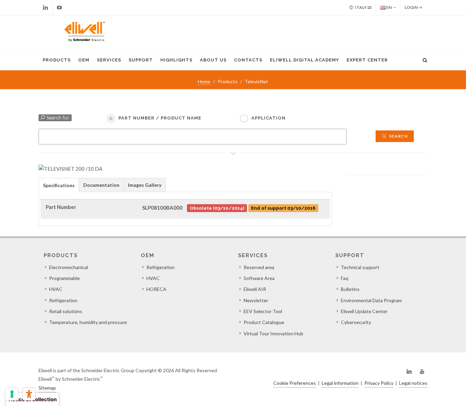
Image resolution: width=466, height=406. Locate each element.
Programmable (64, 278)
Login (411, 7)
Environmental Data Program (371, 300)
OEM (83, 59)
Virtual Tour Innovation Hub (273, 333)
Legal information (340, 383)
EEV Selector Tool (263, 311)
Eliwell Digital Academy (304, 59)
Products (57, 59)
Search (398, 136)
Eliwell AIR (255, 289)
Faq (344, 278)
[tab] (59, 185)
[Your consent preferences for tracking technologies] (11, 394)
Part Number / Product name (159, 118)
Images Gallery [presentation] (144, 185)
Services (109, 59)
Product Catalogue (264, 322)
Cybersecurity (356, 322)
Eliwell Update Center (364, 311)
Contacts (248, 59)
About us (213, 59)
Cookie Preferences (294, 383)
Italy (360, 7)
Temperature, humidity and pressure (88, 322)
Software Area (259, 278)
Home (204, 81)
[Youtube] (59, 7)
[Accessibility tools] (29, 394)
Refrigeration (63, 300)
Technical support (360, 267)
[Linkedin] (45, 7)
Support (141, 59)
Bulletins (350, 289)
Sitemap (47, 388)
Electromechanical (68, 267)
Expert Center (367, 59)
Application (268, 118)
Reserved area (259, 267)
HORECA (156, 289)
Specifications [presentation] (59, 185)
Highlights (176, 59)
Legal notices (413, 383)
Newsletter (256, 300)
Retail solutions (65, 311)
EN (388, 7)
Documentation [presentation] (101, 185)
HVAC (55, 289)
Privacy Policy (378, 383)
